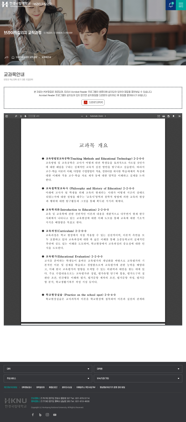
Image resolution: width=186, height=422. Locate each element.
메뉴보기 (181, 5)
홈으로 (13, 57)
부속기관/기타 (103, 378)
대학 (8, 369)
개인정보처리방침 (10, 387)
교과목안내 (46, 57)
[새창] (33, 415)
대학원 (99, 369)
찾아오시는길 (67, 387)
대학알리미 (40, 387)
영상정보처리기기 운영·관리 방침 (112, 387)
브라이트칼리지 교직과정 (26, 57)
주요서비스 (11, 378)
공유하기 (6, 57)
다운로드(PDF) (96, 102)
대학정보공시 (27, 387)
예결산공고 (53, 387)
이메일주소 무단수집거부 (85, 387)
